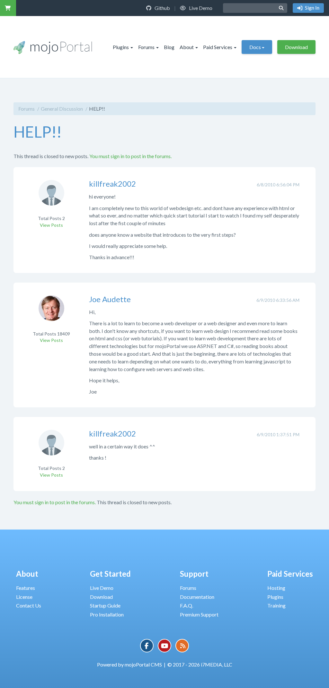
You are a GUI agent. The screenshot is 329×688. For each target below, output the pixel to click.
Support (194, 573)
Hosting (276, 588)
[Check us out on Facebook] (147, 645)
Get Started (110, 573)
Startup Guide (105, 605)
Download (296, 47)
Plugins (121, 47)
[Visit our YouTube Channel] (164, 645)
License (24, 597)
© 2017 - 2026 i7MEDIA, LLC (199, 664)
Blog (169, 47)
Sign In (311, 7)
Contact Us (28, 605)
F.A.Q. (186, 605)
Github (162, 8)
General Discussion (62, 109)
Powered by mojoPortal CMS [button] (129, 664)
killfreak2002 (112, 183)
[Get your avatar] (51, 197)
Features (25, 588)
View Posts (51, 225)
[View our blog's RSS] (182, 645)
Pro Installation (107, 614)
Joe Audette (110, 299)
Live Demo (200, 8)
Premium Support (199, 614)
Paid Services (217, 47)
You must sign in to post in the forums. (130, 156)
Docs (255, 47)
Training (276, 605)
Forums (146, 47)
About (187, 47)
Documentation (197, 597)
